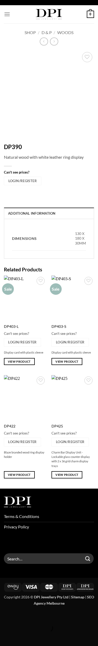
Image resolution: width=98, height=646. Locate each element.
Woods (65, 32)
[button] (7, 14)
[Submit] (88, 559)
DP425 (57, 426)
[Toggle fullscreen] (20, 615)
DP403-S (58, 326)
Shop (30, 32)
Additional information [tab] (32, 213)
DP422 (9, 426)
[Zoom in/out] (5, 615)
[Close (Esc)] (50, 615)
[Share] (35, 615)
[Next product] (44, 41)
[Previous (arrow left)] (5, 637)
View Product (19, 361)
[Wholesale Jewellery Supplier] (49, 14)
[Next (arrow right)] (20, 637)
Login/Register (22, 181)
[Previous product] (54, 41)
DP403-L (11, 326)
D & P (47, 32)
